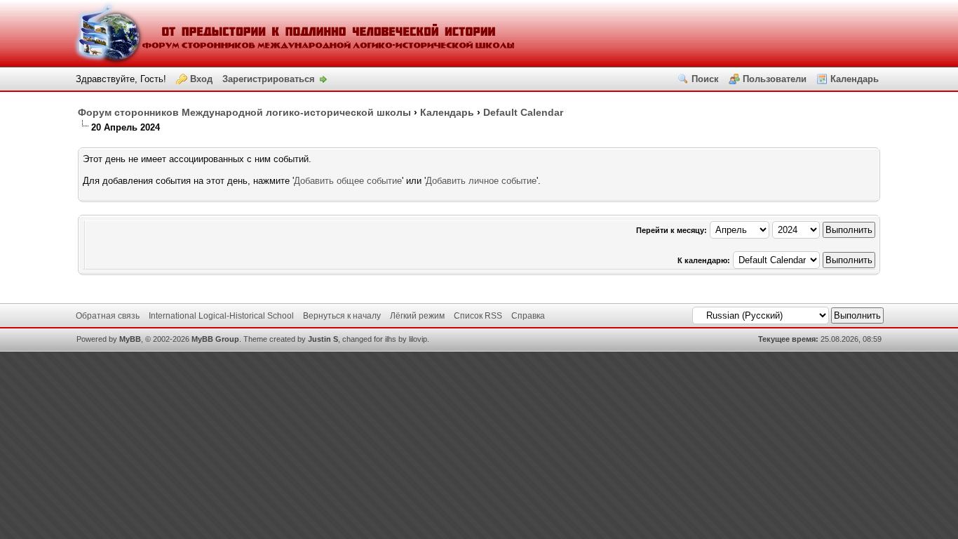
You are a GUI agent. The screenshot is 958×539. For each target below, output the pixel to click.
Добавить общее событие (348, 180)
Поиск (705, 79)
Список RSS (478, 316)
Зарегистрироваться (268, 79)
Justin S (323, 339)
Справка (528, 316)
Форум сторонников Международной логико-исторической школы (244, 112)
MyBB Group (215, 339)
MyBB (130, 339)
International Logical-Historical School (221, 316)
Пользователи (775, 79)
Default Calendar (523, 112)
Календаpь (447, 112)
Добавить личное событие (481, 180)
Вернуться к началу (342, 316)
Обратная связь (108, 316)
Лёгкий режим (417, 316)
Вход (201, 79)
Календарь (854, 79)
